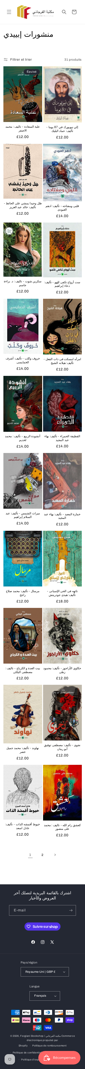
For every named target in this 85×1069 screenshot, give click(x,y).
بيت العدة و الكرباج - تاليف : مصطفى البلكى (22, 670)
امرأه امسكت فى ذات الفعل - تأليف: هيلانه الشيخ (62, 361)
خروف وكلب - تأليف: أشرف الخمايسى (23, 360)
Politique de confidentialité (29, 1052)
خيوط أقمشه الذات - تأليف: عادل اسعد (22, 826)
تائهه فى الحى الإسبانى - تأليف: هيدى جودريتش (62, 593)
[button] (9, 12)
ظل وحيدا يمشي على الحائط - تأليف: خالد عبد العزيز (23, 205)
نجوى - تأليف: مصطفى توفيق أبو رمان (62, 747)
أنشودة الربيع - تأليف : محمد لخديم (22, 438)
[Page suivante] (55, 855)
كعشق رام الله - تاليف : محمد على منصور (62, 827)
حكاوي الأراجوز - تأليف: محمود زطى (62, 670)
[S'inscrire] (71, 910)
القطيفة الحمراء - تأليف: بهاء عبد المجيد (62, 438)
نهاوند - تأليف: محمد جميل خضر (22, 750)
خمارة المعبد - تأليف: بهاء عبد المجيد (62, 516)
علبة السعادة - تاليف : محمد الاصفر (22, 129)
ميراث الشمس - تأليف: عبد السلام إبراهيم (23, 515)
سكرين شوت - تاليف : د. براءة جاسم (22, 283)
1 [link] (30, 855)
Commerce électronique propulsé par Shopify (47, 1041)
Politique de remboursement (49, 1045)
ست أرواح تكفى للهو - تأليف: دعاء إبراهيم (62, 284)
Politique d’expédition (34, 1059)
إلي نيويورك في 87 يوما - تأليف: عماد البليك (62, 129)
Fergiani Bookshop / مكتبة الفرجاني (40, 1036)
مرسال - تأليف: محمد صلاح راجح (22, 593)
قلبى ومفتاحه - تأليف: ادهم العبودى (62, 208)
